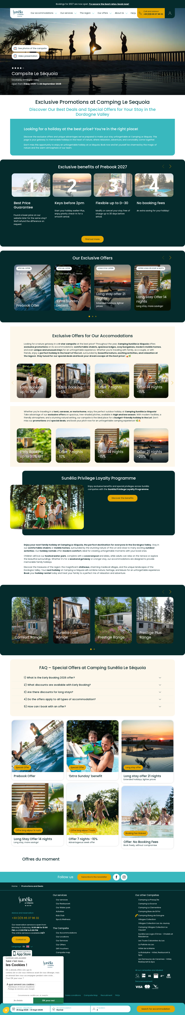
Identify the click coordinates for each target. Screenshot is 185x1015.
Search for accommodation (155, 1008)
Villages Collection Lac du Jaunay (154, 923)
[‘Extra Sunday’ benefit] (72, 288)
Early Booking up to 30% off (31, 389)
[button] (169, 13)
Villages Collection (147, 919)
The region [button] (85, 13)
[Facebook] (116, 877)
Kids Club (60, 915)
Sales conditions (73, 995)
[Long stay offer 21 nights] (112, 288)
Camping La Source (147, 903)
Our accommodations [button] (42, 13)
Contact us (21, 939)
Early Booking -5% (70, 389)
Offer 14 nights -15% (149, 389)
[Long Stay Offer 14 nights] (152, 288)
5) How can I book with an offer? (45, 706)
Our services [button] (66, 13)
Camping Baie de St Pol (149, 911)
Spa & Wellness (63, 919)
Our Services (62, 940)
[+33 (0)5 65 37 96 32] (140, 13)
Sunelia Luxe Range (67, 635)
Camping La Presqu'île (148, 900)
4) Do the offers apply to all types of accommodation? (60, 699)
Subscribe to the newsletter (94, 877)
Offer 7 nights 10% (110, 389)
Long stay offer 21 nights (110, 296)
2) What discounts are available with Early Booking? (57, 685)
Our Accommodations (66, 933)
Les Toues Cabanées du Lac (151, 940)
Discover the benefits (122, 498)
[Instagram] (124, 877)
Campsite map (63, 952)
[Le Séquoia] (19, 13)
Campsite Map (91, 995)
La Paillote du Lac (146, 944)
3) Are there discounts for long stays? (48, 692)
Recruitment (106, 995)
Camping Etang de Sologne (151, 915)
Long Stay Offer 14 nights (151, 299)
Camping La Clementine (149, 907)
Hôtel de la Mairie (146, 948)
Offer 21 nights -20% (149, 454)
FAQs (133, 13)
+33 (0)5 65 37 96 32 (153, 14)
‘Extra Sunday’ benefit (68, 303)
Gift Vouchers (62, 948)
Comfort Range (28, 637)
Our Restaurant (63, 903)
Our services (62, 900)
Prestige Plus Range (150, 635)
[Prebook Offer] (32, 288)
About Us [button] (119, 13)
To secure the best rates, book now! (109, 4)
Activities (60, 911)
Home (14, 886)
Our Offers (61, 944)
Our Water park (63, 907)
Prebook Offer (27, 305)
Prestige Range (111, 637)
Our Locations (62, 936)
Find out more (92, 239)
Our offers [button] (103, 13)
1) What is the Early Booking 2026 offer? (49, 677)
